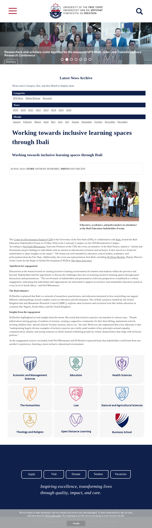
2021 (30, 110)
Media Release (33, 98)
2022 (38, 110)
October (98, 121)
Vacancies (120, 474)
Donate (76, 474)
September (86, 121)
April (46, 121)
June (60, 121)
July (67, 121)
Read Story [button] (11, 61)
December (123, 121)
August (75, 121)
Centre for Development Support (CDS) (33, 239)
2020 (23, 110)
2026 (68, 110)
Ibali (118, 239)
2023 (46, 110)
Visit (54, 474)
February (27, 121)
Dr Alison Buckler (116, 257)
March (37, 121)
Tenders (98, 474)
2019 (15, 110)
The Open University (81, 260)
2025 (61, 110)
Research (47, 98)
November (110, 121)
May (53, 121)
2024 (53, 110)
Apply (31, 474)
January (17, 121)
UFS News (18, 98)
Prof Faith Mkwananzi (34, 246)
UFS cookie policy (53, 515)
